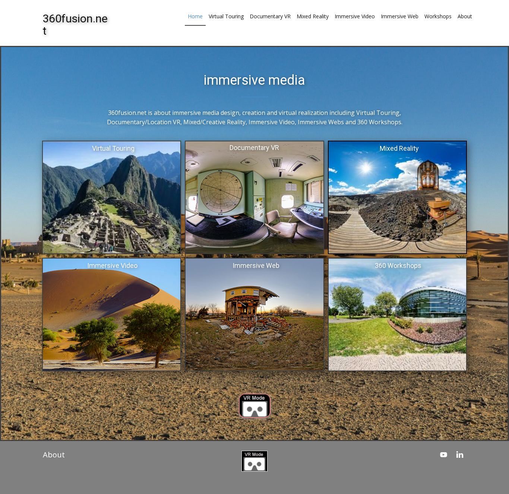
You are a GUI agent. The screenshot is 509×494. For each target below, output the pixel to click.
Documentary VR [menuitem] (270, 16)
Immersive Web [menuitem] (399, 16)
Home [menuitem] (195, 16)
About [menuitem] (465, 16)
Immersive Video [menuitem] (355, 16)
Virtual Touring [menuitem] (226, 16)
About (54, 455)
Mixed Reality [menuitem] (313, 16)
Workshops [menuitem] (438, 16)
